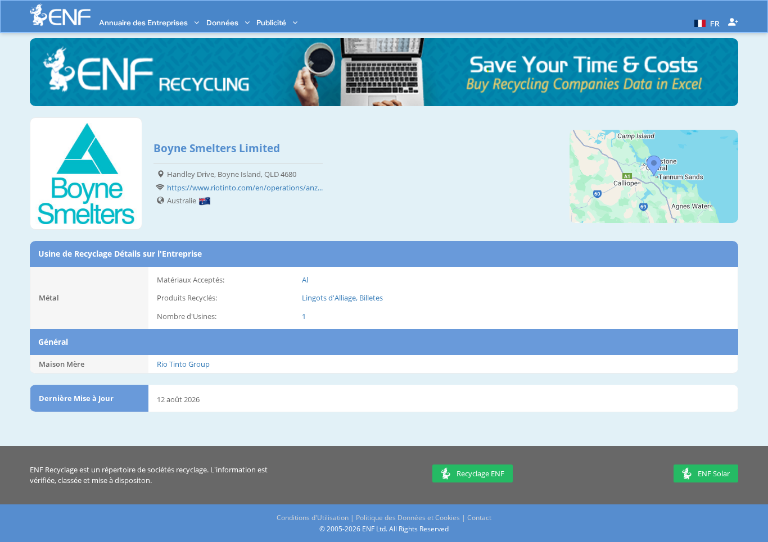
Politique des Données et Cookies (408, 517)
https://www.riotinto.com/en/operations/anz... (245, 188)
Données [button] (223, 22)
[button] (706, 22)
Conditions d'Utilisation (313, 517)
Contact (479, 517)
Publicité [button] (272, 22)
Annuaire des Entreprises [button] (144, 22)
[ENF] (60, 14)
